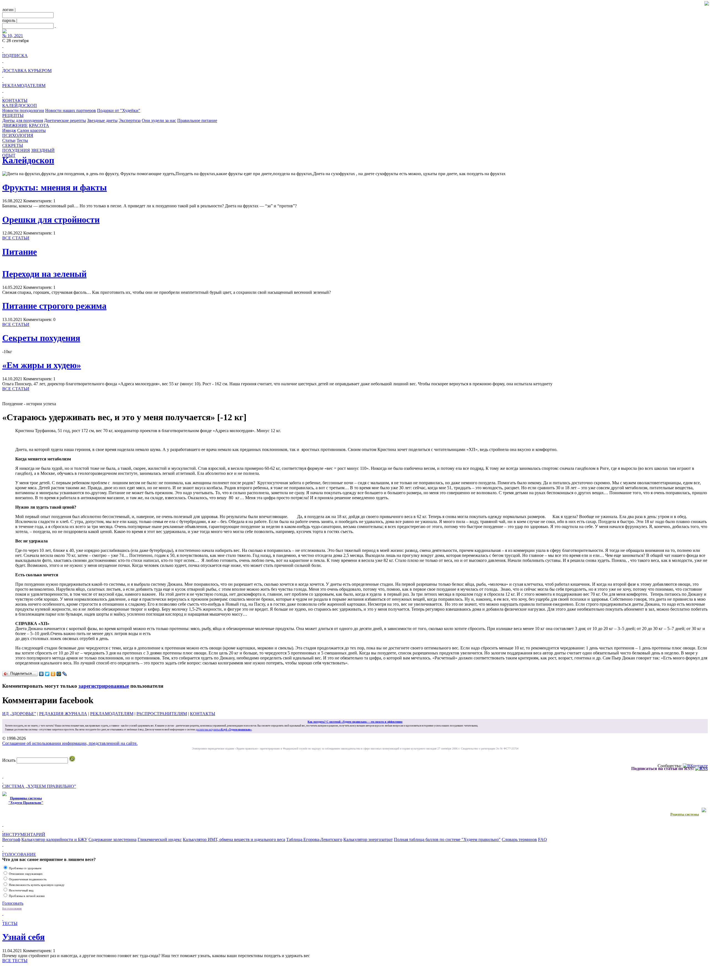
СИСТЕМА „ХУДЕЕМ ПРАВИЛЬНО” (39, 786)
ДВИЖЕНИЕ (15, 125)
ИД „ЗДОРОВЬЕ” (19, 713)
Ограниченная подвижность (28, 879)
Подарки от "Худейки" (118, 110)
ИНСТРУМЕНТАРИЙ (23, 834)
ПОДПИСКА (15, 55)
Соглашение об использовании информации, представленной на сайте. (70, 743)
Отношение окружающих (26, 873)
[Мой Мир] (59, 673)
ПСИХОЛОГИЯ (17, 135)
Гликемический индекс (160, 839)
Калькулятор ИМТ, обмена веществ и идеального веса (234, 839)
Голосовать (12, 903)
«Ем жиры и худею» (41, 365)
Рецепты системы (684, 814)
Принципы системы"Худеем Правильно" (25, 800)
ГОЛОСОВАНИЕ (19, 854)
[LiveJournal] (65, 673)
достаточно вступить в (224, 729)
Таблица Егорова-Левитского (314, 839)
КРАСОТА (39, 125)
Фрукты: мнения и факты (54, 187)
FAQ (542, 839)
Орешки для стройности (51, 220)
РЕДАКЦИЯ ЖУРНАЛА (63, 713)
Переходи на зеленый (44, 274)
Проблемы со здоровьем (25, 868)
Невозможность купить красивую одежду (37, 884)
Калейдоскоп (28, 160)
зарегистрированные (103, 686)
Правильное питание (197, 120)
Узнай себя (23, 937)
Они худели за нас (159, 120)
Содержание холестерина (112, 839)
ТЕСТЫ (9, 923)
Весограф (11, 839)
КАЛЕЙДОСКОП (19, 105)
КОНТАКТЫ (14, 100)
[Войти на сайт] (55, 25)
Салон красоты (31, 130)
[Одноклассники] (53, 673)
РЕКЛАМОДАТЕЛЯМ (23, 85)
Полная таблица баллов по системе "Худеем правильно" (447, 839)
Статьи (9, 140)
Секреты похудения (41, 338)
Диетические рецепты (65, 120)
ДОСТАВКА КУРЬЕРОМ (27, 70)
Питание (19, 252)
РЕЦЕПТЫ (13, 115)
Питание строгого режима (54, 306)
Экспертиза (130, 120)
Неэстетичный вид (21, 890)
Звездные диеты (102, 120)
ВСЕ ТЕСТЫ (14, 960)
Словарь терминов (519, 839)
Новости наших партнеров (70, 110)
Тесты (22, 140)
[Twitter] (47, 673)
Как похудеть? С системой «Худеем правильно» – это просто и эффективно (355, 721)
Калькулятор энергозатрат (368, 839)
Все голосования (12, 908)
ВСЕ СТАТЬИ (15, 238)
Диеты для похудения (22, 120)
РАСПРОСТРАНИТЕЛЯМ (161, 713)
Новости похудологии (23, 110)
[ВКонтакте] (41, 673)
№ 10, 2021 (12, 35)
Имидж (9, 130)
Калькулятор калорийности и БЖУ (54, 839)
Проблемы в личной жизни (27, 896)
